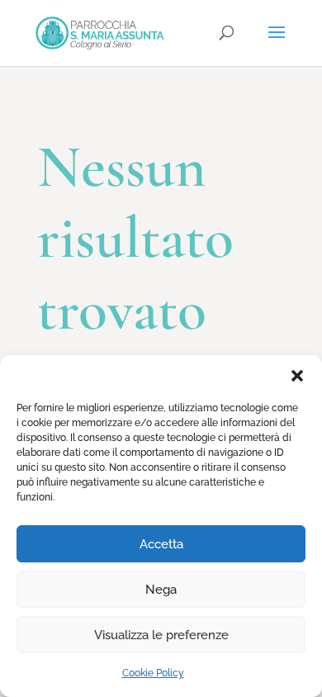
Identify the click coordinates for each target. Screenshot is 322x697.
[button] (297, 375)
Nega (161, 589)
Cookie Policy (153, 673)
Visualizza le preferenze (161, 635)
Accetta (161, 544)
